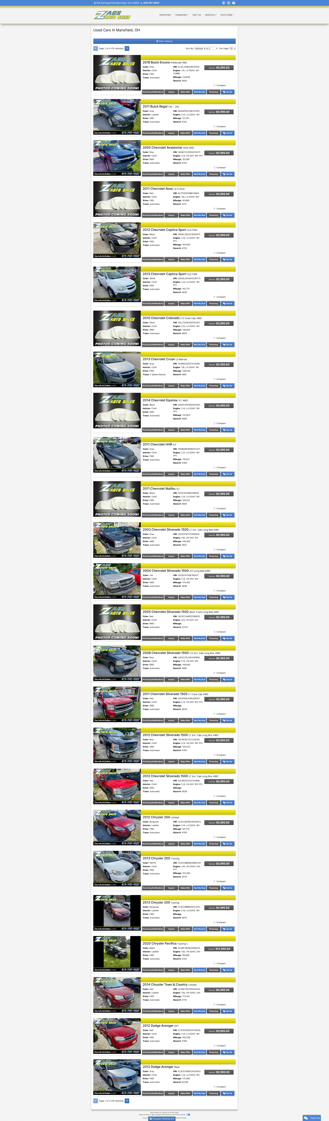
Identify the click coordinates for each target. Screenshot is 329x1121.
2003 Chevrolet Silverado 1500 (181, 529)
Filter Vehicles (165, 41)
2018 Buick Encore (165, 62)
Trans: (146, 77)
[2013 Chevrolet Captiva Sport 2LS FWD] (117, 284)
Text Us (228, 92)
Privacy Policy (174, 1112)
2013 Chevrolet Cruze (165, 359)
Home (152, 1112)
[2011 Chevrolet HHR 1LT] (117, 454)
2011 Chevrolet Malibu (161, 488)
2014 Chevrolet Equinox (165, 400)
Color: (146, 67)
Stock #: (177, 80)
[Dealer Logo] (112, 14)
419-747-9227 (151, 3)
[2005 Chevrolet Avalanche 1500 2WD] (117, 157)
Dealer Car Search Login (146, 1114)
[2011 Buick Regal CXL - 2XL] (117, 116)
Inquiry (171, 92)
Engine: (177, 70)
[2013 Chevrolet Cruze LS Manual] (117, 369)
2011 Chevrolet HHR (159, 444)
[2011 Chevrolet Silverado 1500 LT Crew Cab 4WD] (117, 704)
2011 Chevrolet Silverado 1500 (175, 694)
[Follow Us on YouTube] (234, 3)
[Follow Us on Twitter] (229, 3)
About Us (158, 1112)
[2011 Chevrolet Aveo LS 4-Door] (117, 199)
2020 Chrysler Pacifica (165, 943)
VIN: (175, 67)
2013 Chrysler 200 (161, 858)
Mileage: (177, 77)
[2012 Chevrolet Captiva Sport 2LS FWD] (117, 240)
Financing (213, 92)
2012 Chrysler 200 (161, 817)
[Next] (127, 48)
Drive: (146, 74)
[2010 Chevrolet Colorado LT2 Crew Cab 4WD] (117, 328)
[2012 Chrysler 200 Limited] (117, 827)
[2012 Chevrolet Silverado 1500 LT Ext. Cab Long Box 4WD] (117, 745)
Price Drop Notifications (153, 92)
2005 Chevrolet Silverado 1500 (181, 612)
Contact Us (165, 1112)
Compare (221, 85)
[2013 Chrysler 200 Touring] (117, 868)
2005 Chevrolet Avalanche (168, 147)
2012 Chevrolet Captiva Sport (170, 230)
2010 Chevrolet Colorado (172, 318)
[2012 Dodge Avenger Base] (117, 1077)
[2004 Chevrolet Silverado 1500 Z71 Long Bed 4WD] (117, 581)
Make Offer (185, 92)
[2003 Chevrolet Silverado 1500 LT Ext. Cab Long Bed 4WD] (117, 539)
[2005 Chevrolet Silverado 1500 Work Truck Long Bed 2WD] (117, 622)
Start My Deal (199, 92)
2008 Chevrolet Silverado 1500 (181, 653)
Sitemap (168, 1114)
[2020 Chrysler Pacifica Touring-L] (117, 953)
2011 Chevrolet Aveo (164, 188)
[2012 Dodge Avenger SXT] (117, 1036)
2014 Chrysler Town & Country (169, 984)
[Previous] (95, 48)
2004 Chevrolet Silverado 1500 (176, 571)
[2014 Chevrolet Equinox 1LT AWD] (117, 410)
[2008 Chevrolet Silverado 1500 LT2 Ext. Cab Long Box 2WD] (117, 663)
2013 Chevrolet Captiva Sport (170, 274)
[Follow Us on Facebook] (224, 3)
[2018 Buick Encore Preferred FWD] (117, 72)
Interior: (147, 70)
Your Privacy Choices (179, 1114)
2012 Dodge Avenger (161, 1025)
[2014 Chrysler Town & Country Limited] (117, 994)
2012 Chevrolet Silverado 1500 (180, 735)
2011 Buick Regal (161, 106)
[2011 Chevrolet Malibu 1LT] (117, 498)
